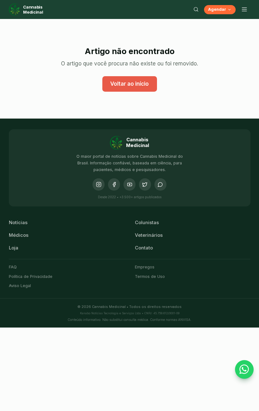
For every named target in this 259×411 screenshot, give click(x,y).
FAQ (13, 267)
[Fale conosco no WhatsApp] (244, 369)
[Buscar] (196, 9)
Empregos (144, 267)
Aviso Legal (20, 285)
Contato (144, 248)
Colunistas (147, 222)
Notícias (18, 222)
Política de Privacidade (30, 276)
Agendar (217, 9)
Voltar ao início (129, 84)
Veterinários (149, 235)
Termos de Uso (150, 276)
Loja (13, 248)
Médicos (18, 235)
